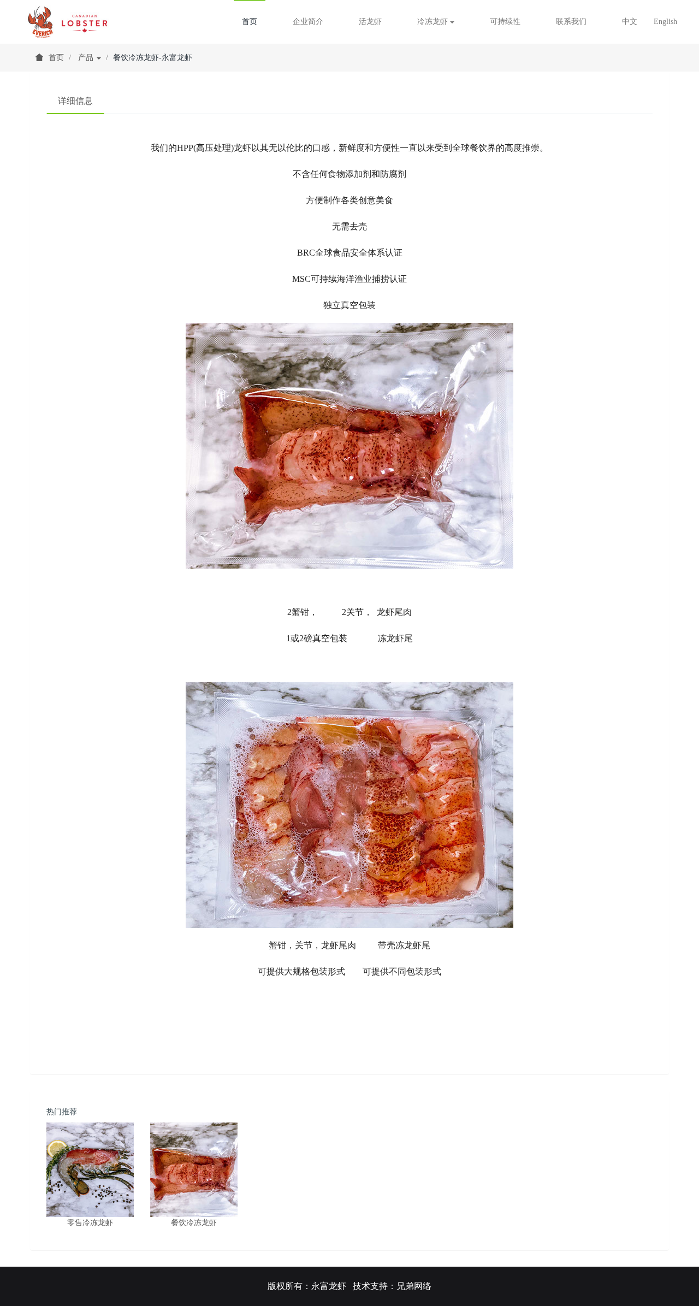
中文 (629, 21)
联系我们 (571, 21)
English (665, 21)
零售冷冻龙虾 (90, 1223)
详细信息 (75, 100)
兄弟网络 (413, 1286)
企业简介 (308, 21)
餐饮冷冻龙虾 (194, 1223)
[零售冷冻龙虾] (90, 1169)
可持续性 (505, 21)
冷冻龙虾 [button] (433, 21)
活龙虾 (370, 21)
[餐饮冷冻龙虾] (194, 1169)
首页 (249, 21)
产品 (87, 58)
